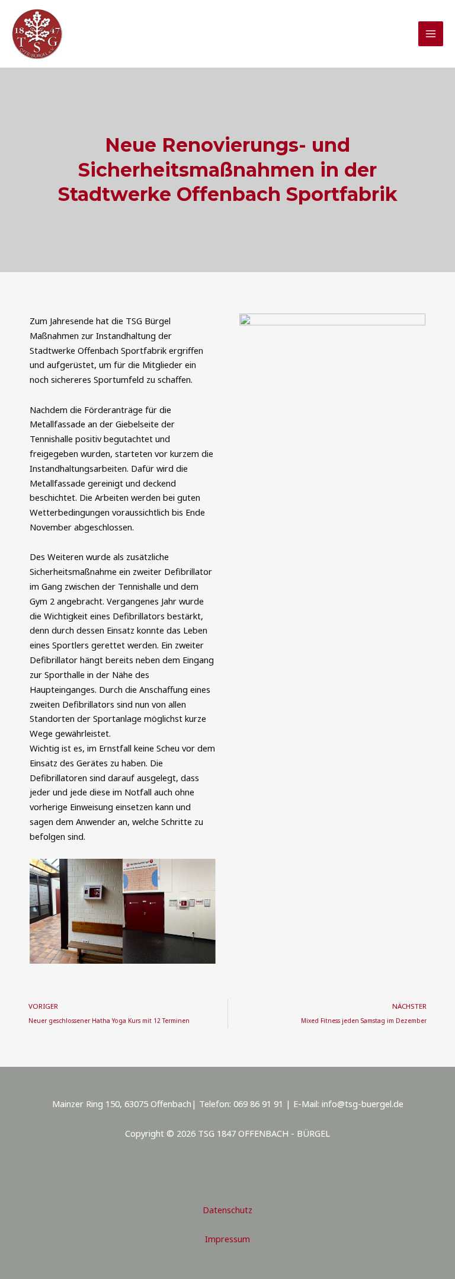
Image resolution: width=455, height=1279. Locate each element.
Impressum (227, 1239)
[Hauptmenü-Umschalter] (430, 33)
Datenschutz (227, 1210)
